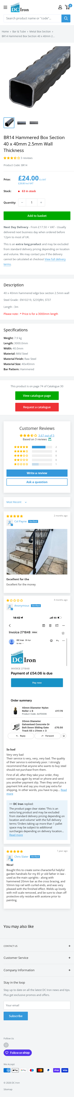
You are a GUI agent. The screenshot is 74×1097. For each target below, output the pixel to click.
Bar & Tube (19, 31)
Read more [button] (16, 835)
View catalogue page (37, 396)
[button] (12, 158)
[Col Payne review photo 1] (37, 552)
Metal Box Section (40, 31)
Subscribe (15, 1016)
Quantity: (10, 202)
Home (5, 31)
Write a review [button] (37, 473)
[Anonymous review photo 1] (37, 679)
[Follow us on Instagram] (6, 1045)
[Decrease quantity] (22, 202)
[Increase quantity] (41, 202)
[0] (67, 7)
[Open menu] (5, 7)
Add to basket (37, 216)
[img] (14, 516)
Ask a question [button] (37, 482)
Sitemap (8, 1089)
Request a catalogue (37, 407)
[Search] (65, 18)
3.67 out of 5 (46, 435)
